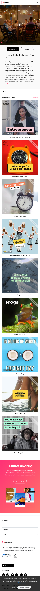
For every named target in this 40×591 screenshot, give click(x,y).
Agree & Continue (24, 587)
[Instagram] (15, 555)
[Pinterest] (25, 575)
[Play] (20, 25)
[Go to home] (6, 2)
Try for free (20, 481)
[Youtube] (12, 575)
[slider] (2, 42)
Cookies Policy (22, 583)
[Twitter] (16, 575)
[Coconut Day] (20, 354)
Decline (13, 587)
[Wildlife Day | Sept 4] (20, 315)
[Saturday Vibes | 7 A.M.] (20, 196)
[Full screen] (37, 40)
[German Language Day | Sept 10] (20, 236)
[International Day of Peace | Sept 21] (20, 275)
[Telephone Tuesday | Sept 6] (20, 157)
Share (27, 49)
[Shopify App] (20, 565)
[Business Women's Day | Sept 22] (20, 117)
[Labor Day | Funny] (20, 433)
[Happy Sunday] (20, 394)
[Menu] (37, 2)
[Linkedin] (21, 575)
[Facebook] (6, 555)
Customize (13, 49)
